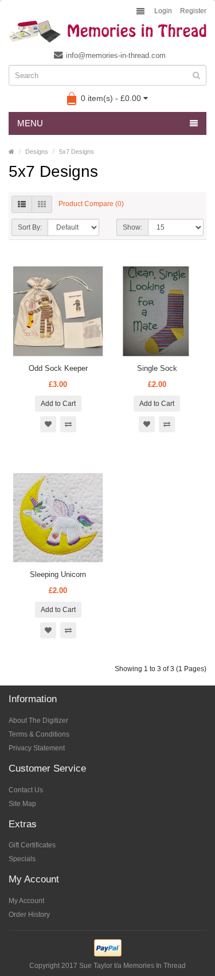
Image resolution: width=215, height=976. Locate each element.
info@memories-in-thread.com (116, 55)
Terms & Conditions (39, 734)
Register (193, 11)
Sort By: (30, 227)
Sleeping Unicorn (58, 574)
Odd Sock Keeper (58, 368)
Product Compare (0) (91, 204)
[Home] (11, 151)
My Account (26, 901)
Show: (132, 227)
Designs (36, 151)
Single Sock (157, 368)
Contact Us (26, 790)
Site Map (22, 804)
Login (163, 11)
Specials (22, 859)
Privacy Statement (37, 748)
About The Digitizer (38, 720)
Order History (29, 915)
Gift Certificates (32, 845)
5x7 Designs (76, 151)
